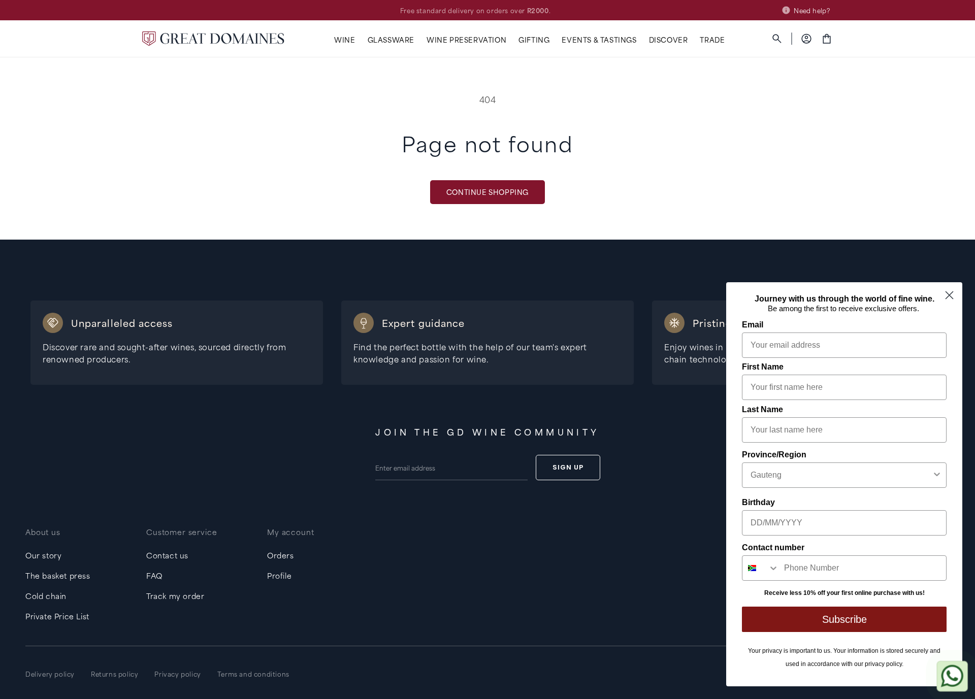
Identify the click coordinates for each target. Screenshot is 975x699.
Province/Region (774, 454)
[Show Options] (937, 475)
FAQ (154, 575)
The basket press (57, 575)
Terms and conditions (253, 674)
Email (752, 324)
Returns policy (114, 674)
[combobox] (841, 475)
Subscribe (844, 619)
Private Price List (57, 616)
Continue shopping (487, 191)
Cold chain (46, 596)
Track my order (175, 596)
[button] (344, 40)
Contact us (167, 555)
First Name (763, 366)
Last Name (762, 409)
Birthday (758, 502)
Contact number (773, 547)
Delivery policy (50, 674)
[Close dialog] (949, 295)
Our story (43, 555)
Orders (280, 555)
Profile (279, 575)
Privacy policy (177, 674)
